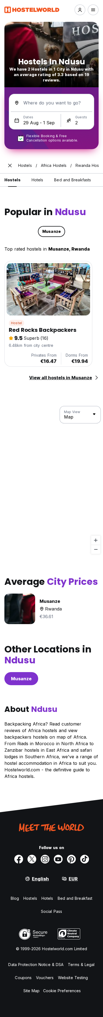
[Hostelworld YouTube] (58, 859)
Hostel (16, 323)
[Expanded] (9, 165)
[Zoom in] (95, 540)
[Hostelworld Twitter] (31, 859)
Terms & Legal (81, 964)
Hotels (47, 898)
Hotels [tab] (37, 179)
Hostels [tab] (12, 179)
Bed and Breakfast (75, 898)
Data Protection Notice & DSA (35, 964)
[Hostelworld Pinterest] (71, 859)
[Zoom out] (95, 549)
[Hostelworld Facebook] (18, 859)
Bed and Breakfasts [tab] (72, 179)
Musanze (21, 678)
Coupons (23, 977)
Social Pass (51, 911)
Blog (15, 898)
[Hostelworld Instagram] (45, 859)
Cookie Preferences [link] (62, 990)
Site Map (31, 990)
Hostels (30, 898)
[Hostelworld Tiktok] (84, 859)
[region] (51, 480)
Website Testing (73, 977)
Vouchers (45, 977)
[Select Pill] (79, 9)
